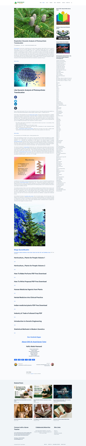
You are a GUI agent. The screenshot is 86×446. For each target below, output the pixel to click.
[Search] (71, 2)
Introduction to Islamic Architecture (20, 252)
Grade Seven (58, 125)
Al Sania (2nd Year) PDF (60, 68)
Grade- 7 (57, 138)
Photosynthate (16, 48)
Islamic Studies (58, 149)
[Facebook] (15, 360)
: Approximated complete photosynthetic (26, 128)
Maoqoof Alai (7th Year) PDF (61, 156)
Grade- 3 (57, 133)
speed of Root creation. (33, 114)
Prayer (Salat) (58, 165)
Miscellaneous (58, 159)
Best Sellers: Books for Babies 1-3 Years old (63, 79)
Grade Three (58, 128)
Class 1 (57, 87)
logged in (32, 373)
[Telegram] (26, 360)
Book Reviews (58, 85)
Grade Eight (58, 119)
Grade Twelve (58, 129)
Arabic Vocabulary (59, 74)
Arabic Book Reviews (59, 72)
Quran (57, 167)
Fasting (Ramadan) (59, 112)
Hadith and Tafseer (59, 140)
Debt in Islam (29, 252)
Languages (58, 154)
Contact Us (68, 2)
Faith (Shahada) (59, 111)
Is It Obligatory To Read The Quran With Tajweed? (42, 419)
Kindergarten (58, 152)
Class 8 (57, 99)
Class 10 (57, 88)
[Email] (33, 360)
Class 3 (57, 93)
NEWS (55, 2)
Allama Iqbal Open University (61, 69)
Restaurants (58, 172)
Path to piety (58, 162)
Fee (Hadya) (58, 2)
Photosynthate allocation (24, 182)
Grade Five (58, 121)
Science (57, 175)
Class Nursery (58, 101)
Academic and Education (60, 60)
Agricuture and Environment (29, 45)
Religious (57, 169)
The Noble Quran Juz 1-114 (60, 182)
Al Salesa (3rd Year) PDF (60, 67)
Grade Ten (58, 127)
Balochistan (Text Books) (60, 75)
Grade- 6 (57, 136)
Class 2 (57, 92)
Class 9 (57, 100)
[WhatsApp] (29, 360)
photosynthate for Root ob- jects (25, 151)
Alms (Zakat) (58, 71)
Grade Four (58, 122)
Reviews (51, 2)
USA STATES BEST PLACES (61, 189)
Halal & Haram (58, 142)
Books (43, 2)
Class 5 (57, 95)
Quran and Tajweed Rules (60, 168)
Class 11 (57, 89)
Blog (47, 2)
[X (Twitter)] (19, 360)
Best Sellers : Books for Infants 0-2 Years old (63, 78)
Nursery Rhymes (59, 161)
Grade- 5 (57, 135)
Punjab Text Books (59, 166)
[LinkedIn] (22, 360)
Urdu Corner (58, 187)
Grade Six (58, 126)
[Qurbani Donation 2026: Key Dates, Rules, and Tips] (23, 411)
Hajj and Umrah (59, 141)
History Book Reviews (60, 146)
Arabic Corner (58, 73)
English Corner (58, 107)
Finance (57, 114)
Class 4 (57, 94)
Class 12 (57, 91)
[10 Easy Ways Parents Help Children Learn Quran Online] (23, 392)
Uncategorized (58, 186)
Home (40, 2)
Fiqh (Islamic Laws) (59, 115)
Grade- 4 (57, 134)
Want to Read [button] (16, 61)
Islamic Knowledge (59, 148)
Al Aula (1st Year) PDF (60, 62)
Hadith (57, 139)
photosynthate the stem (18, 141)
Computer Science (59, 102)
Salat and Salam (59, 174)
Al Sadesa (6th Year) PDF (60, 66)
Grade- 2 (57, 132)
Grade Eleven (58, 120)
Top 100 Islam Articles (60, 183)
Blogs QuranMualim (21, 250)
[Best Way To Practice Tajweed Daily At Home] (63, 411)
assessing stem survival (29, 196)
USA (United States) (59, 188)
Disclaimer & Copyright (58, 433)
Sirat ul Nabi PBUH (59, 179)
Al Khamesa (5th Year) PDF (60, 64)
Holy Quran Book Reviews (60, 147)
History (57, 145)
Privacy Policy (56, 434)
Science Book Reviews (60, 176)
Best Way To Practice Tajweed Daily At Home (61, 419)
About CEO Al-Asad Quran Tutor (34, 342)
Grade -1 (57, 118)
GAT (40, 252)
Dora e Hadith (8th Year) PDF (61, 105)
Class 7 (57, 98)
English (57, 106)
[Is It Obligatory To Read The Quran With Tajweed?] (43, 411)
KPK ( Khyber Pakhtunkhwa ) (61, 153)
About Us (63, 2)
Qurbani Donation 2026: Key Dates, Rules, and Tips (23, 419)
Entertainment (58, 108)
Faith (57, 109)
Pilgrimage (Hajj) (59, 163)
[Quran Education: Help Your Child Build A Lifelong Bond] (43, 392)
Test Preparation (59, 181)
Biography (58, 82)
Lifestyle (57, 155)
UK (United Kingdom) (60, 185)
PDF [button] (14, 261)
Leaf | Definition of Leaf (46, 252)
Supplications (58, 180)
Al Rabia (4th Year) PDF (60, 65)
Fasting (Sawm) (59, 113)
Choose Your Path (36, 252)
